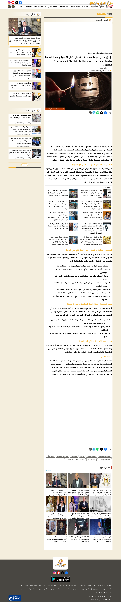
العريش (82, 456)
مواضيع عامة (24, 585)
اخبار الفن (29, 6)
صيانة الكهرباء (91, 460)
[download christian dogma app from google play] (60, 579)
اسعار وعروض (32, 589)
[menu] (13, 6)
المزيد (25, 165)
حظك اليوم (99, 592)
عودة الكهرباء (69, 460)
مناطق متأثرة (50, 456)
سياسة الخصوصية (100, 596)
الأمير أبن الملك (105, 68)
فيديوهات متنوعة (40, 6)
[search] (9, 6)
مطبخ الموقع (33, 585)
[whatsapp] (90, 112)
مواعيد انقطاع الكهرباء (105, 460)
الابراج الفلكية (107, 592)
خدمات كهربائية (80, 460)
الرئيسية (85, 6)
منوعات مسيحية (52, 585)
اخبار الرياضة (42, 585)
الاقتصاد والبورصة (106, 589)
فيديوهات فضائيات (71, 589)
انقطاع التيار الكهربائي (105, 456)
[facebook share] (105, 112)
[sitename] (60, 563)
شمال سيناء (74, 456)
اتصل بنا (90, 596)
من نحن (109, 596)
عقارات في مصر (22, 589)
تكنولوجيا (46, 589)
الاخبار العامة (75, 6)
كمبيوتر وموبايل (95, 589)
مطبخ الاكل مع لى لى (57, 589)
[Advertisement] (78, 37)
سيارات (40, 589)
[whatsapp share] (97, 112)
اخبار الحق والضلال (84, 589)
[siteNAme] (101, 4)
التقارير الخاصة (64, 6)
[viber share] (93, 112)
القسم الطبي (52, 6)
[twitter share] (101, 112)
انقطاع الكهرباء (91, 456)
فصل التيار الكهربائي (62, 456)
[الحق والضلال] (110, 14)
